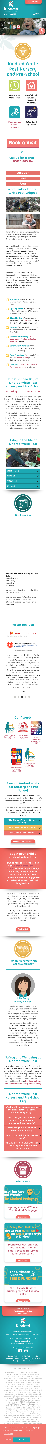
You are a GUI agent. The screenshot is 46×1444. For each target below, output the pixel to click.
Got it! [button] (21, 1440)
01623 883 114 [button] (23, 161)
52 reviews (21, 646)
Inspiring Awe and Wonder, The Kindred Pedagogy (23, 1189)
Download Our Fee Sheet (23, 822)
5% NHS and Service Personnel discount (23, 365)
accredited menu (20, 357)
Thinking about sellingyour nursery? (23, 1291)
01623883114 (10, 14)
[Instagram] (26, 1331)
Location (23, 173)
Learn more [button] (8, 1434)
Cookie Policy (26, 1336)
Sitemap (32, 1341)
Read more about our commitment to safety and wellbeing (23, 1062)
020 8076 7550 (31, 1319)
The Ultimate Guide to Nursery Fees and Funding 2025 (23, 1271)
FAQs (23, 183)
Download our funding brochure (14, 124)
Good (26, 320)
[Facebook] (20, 1331)
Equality (23, 1341)
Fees (23, 178)
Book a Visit (33, 2)
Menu (37, 14)
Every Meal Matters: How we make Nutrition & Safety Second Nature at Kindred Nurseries (23, 1230)
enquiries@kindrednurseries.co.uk (23, 1324)
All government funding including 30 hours (23, 339)
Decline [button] (8, 1440)
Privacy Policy (13, 1336)
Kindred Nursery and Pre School (22, 847)
